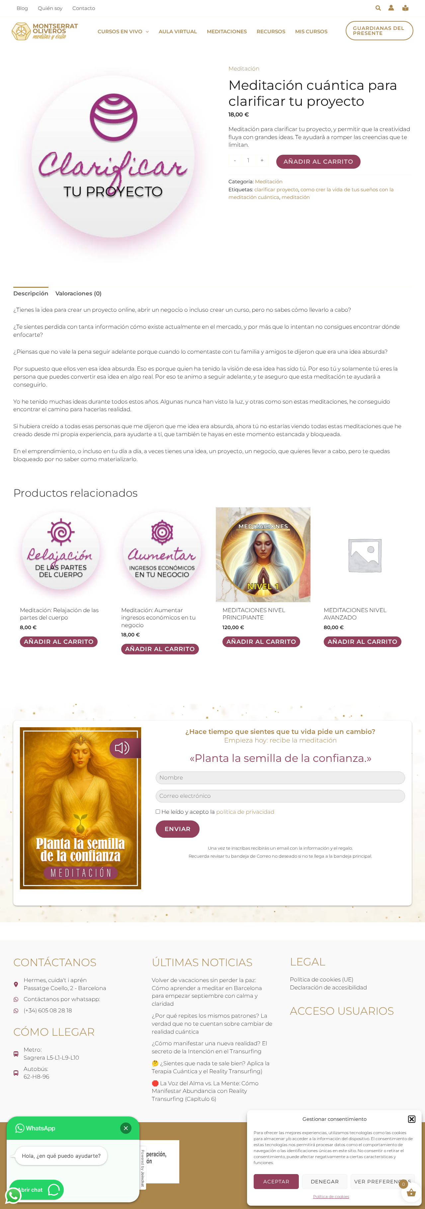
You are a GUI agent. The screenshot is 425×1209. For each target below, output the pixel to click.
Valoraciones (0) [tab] (78, 293)
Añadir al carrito (318, 161)
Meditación (243, 68)
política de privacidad (245, 811)
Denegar (325, 1181)
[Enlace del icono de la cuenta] (391, 8)
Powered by (142, 1168)
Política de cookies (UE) (321, 979)
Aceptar (276, 1181)
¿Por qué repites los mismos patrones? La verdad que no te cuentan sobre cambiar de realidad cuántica (212, 1023)
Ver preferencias (382, 1181)
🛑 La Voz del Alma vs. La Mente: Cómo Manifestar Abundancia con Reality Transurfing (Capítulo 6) (205, 1091)
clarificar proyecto (276, 189)
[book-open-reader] (405, 8)
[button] (411, 1119)
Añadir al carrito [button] (59, 641)
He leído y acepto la (217, 811)
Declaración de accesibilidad (328, 987)
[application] (145, 31)
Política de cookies (331, 1196)
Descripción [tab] (30, 293)
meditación (296, 197)
